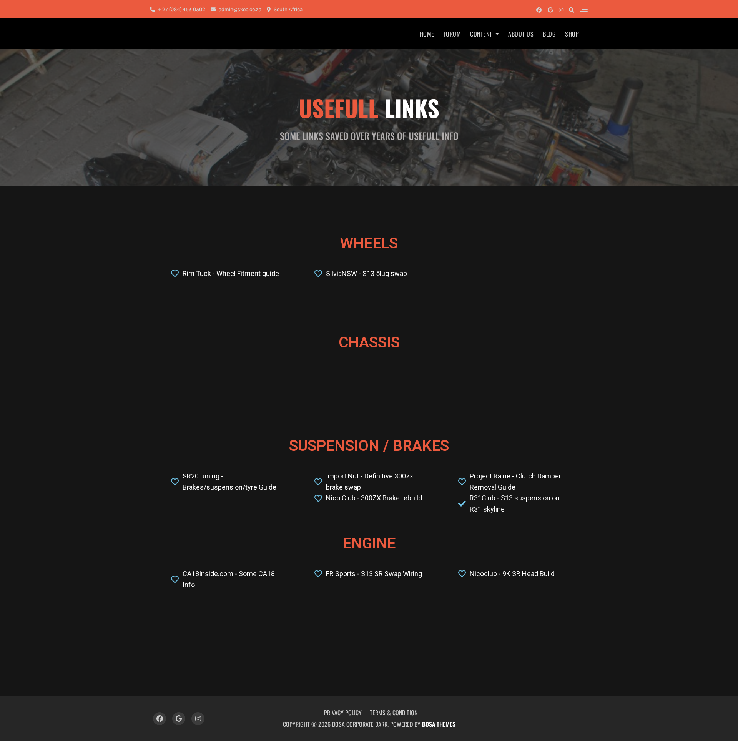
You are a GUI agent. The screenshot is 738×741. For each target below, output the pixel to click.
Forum (452, 33)
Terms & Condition (393, 712)
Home (427, 33)
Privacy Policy (343, 712)
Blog (549, 33)
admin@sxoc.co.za (239, 9)
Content (481, 33)
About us (521, 33)
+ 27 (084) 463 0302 (181, 9)
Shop (572, 33)
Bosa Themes (438, 724)
